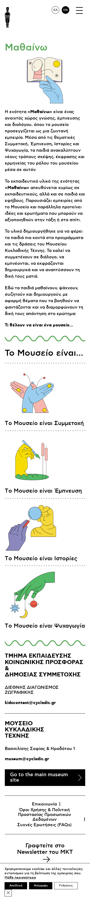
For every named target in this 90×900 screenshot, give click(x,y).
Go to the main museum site (39, 777)
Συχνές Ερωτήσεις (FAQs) (44, 825)
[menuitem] (55, 10)
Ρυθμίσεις (66, 885)
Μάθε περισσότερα (20, 877)
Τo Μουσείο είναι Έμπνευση (43, 491)
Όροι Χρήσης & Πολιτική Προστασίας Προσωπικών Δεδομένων (44, 814)
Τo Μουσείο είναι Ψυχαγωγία (45, 626)
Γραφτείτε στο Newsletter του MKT (45, 848)
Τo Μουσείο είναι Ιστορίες (41, 558)
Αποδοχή (15, 885)
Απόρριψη (41, 885)
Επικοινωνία (44, 804)
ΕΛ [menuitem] (56, 10)
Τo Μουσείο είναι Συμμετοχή (44, 423)
